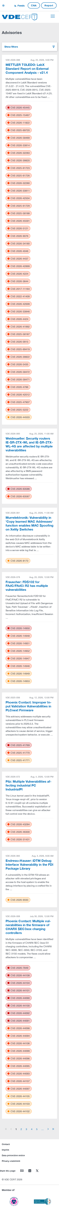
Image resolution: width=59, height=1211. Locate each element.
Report (48, 5)
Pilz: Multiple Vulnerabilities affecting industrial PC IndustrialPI (28, 785)
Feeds (21, 5)
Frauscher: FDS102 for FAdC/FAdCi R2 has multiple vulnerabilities (27, 586)
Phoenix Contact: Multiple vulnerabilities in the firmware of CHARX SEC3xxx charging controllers (28, 927)
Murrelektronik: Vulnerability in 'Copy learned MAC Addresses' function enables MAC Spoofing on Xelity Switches (29, 523)
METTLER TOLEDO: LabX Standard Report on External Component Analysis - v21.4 (27, 68)
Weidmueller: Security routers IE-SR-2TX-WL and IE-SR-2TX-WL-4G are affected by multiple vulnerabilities (29, 444)
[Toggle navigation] (52, 16)
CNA (34, 5)
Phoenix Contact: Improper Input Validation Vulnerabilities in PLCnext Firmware (28, 706)
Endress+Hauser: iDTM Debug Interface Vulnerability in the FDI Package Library (29, 864)
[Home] (19, 16)
